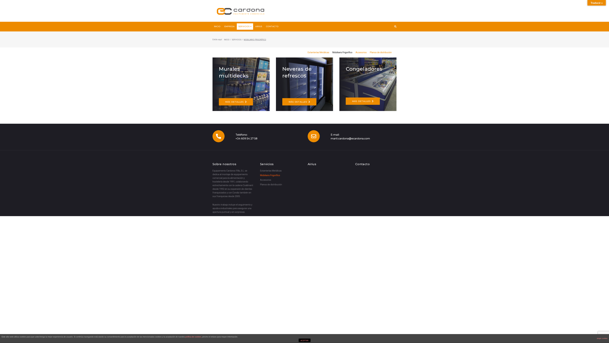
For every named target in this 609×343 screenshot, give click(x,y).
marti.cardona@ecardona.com (350, 138)
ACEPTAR (304, 340)
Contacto (362, 164)
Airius (312, 164)
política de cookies (193, 337)
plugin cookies (602, 338)
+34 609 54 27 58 (246, 138)
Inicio (226, 40)
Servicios (236, 40)
